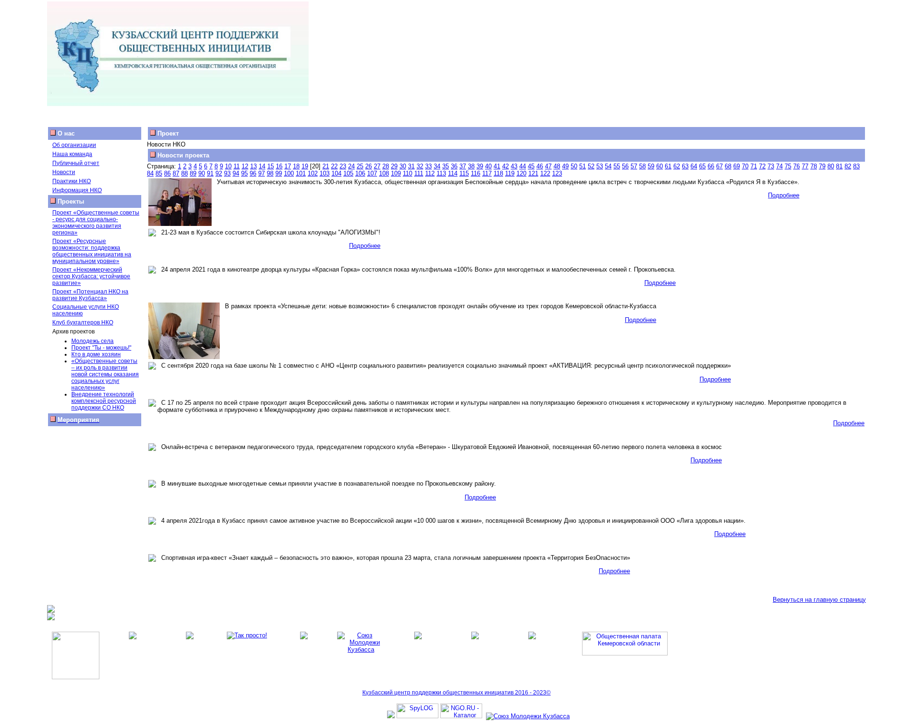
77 (805, 166)
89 (193, 173)
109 (396, 173)
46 (539, 166)
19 (304, 166)
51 (582, 166)
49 (565, 166)
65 (702, 166)
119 (510, 173)
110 (407, 173)
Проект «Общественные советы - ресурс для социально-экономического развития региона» (95, 222)
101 (301, 173)
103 (325, 173)
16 (279, 166)
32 (420, 166)
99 (278, 173)
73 (770, 166)
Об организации (74, 145)
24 (351, 166)
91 (210, 173)
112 (430, 173)
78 (813, 166)
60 (659, 166)
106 (360, 173)
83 (856, 166)
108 (384, 173)
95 (244, 173)
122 (545, 173)
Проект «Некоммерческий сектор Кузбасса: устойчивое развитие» (91, 276)
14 (262, 166)
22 (334, 166)
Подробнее (783, 195)
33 (428, 166)
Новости (63, 172)
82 (848, 166)
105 (348, 173)
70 (745, 166)
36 (454, 166)
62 (676, 166)
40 (488, 166)
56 (625, 166)
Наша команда (72, 154)
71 (753, 166)
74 (779, 166)
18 (296, 166)
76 (796, 166)
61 (668, 166)
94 (236, 173)
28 (385, 166)
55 (616, 166)
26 (368, 166)
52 (591, 166)
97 (261, 173)
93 (227, 173)
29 (394, 166)
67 (719, 166)
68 (728, 166)
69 (736, 166)
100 (289, 173)
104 (336, 173)
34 (437, 166)
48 (557, 166)
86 (167, 173)
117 (487, 173)
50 (574, 166)
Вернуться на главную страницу (819, 599)
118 (498, 173)
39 (479, 166)
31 (411, 166)
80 (830, 166)
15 (270, 166)
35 (445, 166)
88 (184, 173)
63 (685, 166)
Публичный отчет (75, 163)
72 (762, 166)
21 (325, 166)
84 (150, 173)
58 (642, 166)
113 (441, 173)
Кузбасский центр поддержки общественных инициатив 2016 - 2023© (456, 692)
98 (270, 173)
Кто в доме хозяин (96, 354)
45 (531, 166)
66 (711, 166)
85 (158, 173)
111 (418, 173)
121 (533, 173)
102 (313, 173)
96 (253, 173)
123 (557, 173)
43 (514, 166)
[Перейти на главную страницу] (178, 103)
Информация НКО (77, 190)
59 (651, 166)
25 (360, 166)
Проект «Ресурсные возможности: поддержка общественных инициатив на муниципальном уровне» (91, 251)
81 (839, 166)
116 (475, 173)
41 (497, 166)
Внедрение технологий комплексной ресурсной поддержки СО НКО (103, 401)
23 (343, 166)
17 (287, 166)
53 (599, 166)
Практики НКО (71, 181)
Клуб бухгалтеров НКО (82, 322)
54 (608, 166)
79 (822, 166)
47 (548, 166)
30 (402, 166)
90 (201, 173)
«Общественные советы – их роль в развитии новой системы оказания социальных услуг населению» (105, 374)
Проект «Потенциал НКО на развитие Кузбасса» (90, 295)
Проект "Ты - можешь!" (101, 347)
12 (245, 166)
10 (228, 166)
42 (505, 166)
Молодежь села (92, 341)
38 (471, 166)
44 (522, 166)
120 (521, 173)
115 (464, 173)
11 (236, 166)
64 (693, 166)
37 (462, 166)
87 (176, 173)
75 (788, 166)
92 (218, 173)
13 (253, 166)
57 (634, 166)
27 (377, 166)
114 (452, 173)
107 (372, 173)
